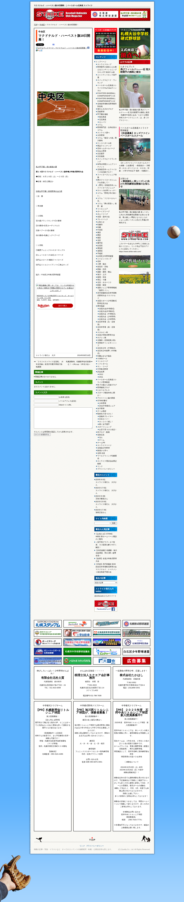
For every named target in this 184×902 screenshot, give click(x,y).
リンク (100, 466)
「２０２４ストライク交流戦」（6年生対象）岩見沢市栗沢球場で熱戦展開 (49, 364)
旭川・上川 (101, 274)
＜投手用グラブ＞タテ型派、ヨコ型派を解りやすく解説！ (106, 544)
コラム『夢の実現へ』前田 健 (107, 205)
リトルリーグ (102, 361)
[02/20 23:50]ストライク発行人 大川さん (106, 504)
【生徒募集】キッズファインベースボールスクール (135, 134)
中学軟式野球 (102, 369)
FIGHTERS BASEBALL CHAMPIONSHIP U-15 (106, 94)
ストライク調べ (103, 133)
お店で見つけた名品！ (108, 429)
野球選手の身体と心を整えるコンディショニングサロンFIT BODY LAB (107, 69)
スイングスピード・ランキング (107, 81)
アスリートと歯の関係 (106, 398)
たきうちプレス (103, 390)
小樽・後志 (101, 264)
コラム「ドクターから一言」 (107, 199)
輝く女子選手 (104, 424)
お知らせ (100, 222)
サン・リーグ (102, 366)
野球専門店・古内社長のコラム (107, 128)
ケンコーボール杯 (104, 143)
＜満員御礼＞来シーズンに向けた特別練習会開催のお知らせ (135, 184)
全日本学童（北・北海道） (106, 323)
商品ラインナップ (104, 146)
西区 (99, 235)
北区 (99, 240)
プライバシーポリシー (106, 469)
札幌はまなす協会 (104, 356)
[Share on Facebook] (88, 48)
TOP (36, 25)
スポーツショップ (104, 427)
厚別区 (100, 248)
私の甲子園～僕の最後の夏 (46, 167)
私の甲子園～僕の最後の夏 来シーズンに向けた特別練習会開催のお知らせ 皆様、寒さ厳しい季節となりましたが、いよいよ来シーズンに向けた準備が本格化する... (134, 217)
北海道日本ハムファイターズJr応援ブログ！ (107, 170)
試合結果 (100, 372)
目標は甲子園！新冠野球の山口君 (49, 191)
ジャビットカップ (104, 259)
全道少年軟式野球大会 (106, 335)
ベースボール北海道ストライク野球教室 (107, 381)
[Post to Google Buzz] (37, 51)
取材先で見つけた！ (105, 414)
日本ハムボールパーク (106, 148)
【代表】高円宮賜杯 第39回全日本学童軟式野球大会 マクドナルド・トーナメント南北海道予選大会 (106, 568)
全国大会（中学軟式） (108, 314)
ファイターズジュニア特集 (107, 176)
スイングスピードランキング (107, 160)
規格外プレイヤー (106, 416)
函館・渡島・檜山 (104, 272)
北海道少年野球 (103, 448)
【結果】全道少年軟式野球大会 (106, 559)
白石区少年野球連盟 (105, 256)
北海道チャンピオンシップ (107, 344)
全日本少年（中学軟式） (107, 348)
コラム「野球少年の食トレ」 (107, 194)
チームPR (101, 443)
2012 (101, 374)
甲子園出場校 (102, 114)
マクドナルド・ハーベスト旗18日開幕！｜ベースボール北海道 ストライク (63, 5)
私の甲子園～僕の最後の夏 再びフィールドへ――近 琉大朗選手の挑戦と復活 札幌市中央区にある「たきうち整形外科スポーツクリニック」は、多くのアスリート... (134, 115)
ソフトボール (102, 364)
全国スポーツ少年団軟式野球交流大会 (107, 302)
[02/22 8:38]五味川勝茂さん (102, 497)
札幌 (99, 227)
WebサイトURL (65, 405)
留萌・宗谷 (101, 277)
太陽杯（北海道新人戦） (107, 340)
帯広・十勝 (101, 280)
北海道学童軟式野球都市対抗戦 (107, 105)
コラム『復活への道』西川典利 (107, 139)
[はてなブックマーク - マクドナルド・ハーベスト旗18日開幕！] (61, 48)
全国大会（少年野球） (108, 317)
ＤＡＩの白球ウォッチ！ (107, 190)
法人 (101, 437)
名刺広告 (100, 435)
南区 (99, 238)
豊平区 (100, 243)
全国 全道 (101, 453)
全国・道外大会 (103, 217)
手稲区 (100, 253)
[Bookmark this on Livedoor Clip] (41, 51)
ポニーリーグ (102, 214)
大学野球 (100, 135)
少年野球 (102, 403)
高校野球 (100, 112)
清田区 (100, 251)
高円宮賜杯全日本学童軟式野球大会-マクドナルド (107, 295)
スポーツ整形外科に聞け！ (106, 394)
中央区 (42, 25)
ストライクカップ (104, 64)
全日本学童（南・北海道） (106, 328)
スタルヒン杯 (102, 332)
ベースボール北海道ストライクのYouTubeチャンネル (107, 88)
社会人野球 (101, 151)
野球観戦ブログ (103, 387)
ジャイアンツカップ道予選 (107, 76)
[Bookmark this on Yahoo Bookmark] (39, 51)
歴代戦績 (100, 306)
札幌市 (100, 225)
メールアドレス (67, 401)
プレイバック (102, 219)
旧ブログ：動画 (103, 432)
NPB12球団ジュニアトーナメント (107, 165)
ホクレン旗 (101, 338)
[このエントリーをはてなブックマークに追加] (53, 45)
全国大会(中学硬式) (106, 309)
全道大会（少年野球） (108, 319)
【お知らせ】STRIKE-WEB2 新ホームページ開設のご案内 (106, 536)
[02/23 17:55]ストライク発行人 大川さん (106, 490)
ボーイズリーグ (103, 211)
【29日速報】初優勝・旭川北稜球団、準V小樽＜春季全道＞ (106, 553)
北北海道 (102, 119)
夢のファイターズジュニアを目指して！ (107, 181)
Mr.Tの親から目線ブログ (107, 385)
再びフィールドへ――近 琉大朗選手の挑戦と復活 (135, 70)
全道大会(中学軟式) (106, 311)
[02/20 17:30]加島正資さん (101, 511)
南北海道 (102, 117)
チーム (101, 440)
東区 (99, 232)
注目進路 (100, 156)
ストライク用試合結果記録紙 (107, 462)
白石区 (100, 246)
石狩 (99, 261)
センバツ (102, 122)
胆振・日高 (101, 269)
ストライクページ (104, 445)
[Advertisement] (63, 71)
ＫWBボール (102, 359)
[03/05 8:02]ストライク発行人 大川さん (106, 482)
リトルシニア (102, 209)
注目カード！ (104, 419)
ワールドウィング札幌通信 (107, 457)
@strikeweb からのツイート (105, 596)
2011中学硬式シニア (107, 406)
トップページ (101, 62)
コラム (100, 125)
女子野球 (100, 408)
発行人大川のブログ (105, 109)
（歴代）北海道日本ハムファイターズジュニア (107, 186)
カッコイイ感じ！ (106, 422)
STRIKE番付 (102, 401)
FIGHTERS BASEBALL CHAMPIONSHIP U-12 (106, 99)
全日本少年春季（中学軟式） (107, 352)
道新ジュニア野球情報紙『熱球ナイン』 (107, 289)
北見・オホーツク (104, 282)
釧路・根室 (101, 285)
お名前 (64, 397)
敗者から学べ (102, 450)
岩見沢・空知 (102, 267)
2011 (101, 377)
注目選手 (100, 154)
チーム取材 (101, 411)
